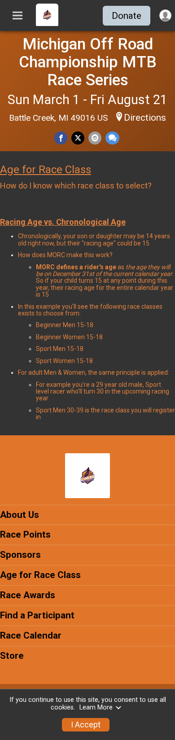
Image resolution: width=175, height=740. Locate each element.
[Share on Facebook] (60, 137)
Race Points (25, 534)
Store (12, 655)
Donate (126, 15)
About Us (19, 514)
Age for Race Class (45, 169)
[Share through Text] (112, 137)
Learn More (96, 707)
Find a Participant (37, 615)
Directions (145, 117)
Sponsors (20, 554)
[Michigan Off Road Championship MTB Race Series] (47, 23)
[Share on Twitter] (77, 137)
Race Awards (27, 595)
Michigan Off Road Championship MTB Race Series (88, 62)
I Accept (86, 724)
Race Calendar (30, 635)
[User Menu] (165, 15)
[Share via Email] (94, 137)
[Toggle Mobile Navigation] (17, 16)
